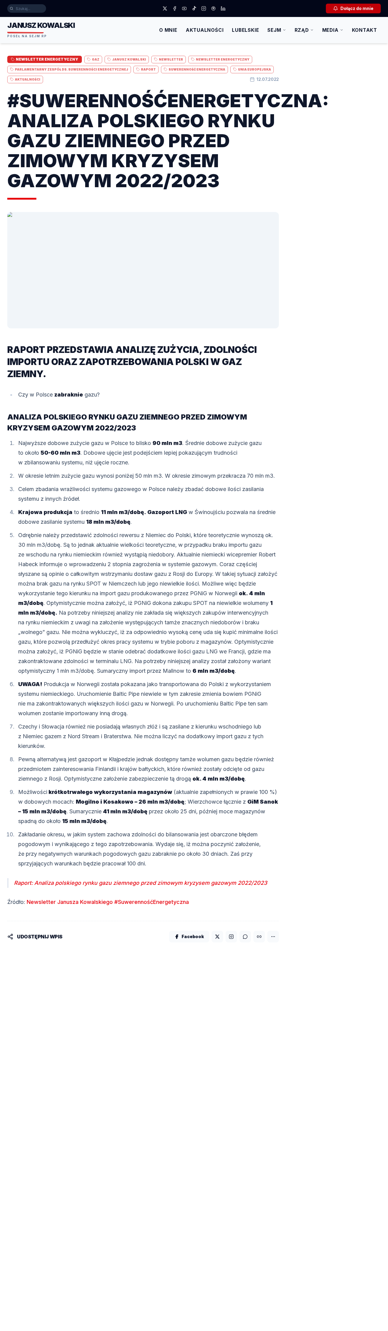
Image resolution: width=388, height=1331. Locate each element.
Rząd (302, 30)
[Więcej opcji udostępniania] (273, 936)
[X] (164, 8)
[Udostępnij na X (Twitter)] (217, 936)
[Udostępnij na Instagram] (231, 936)
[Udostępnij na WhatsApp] (245, 936)
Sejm (274, 30)
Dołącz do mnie (356, 8)
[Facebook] (174, 8)
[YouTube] (184, 8)
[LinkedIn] (223, 8)
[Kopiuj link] (259, 936)
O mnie (168, 30)
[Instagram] (203, 8)
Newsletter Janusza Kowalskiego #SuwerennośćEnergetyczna (108, 902)
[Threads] (213, 8)
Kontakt (364, 30)
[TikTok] (194, 8)
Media (330, 30)
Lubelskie (245, 30)
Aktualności (205, 30)
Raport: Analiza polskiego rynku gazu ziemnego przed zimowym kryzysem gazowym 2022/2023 (140, 883)
